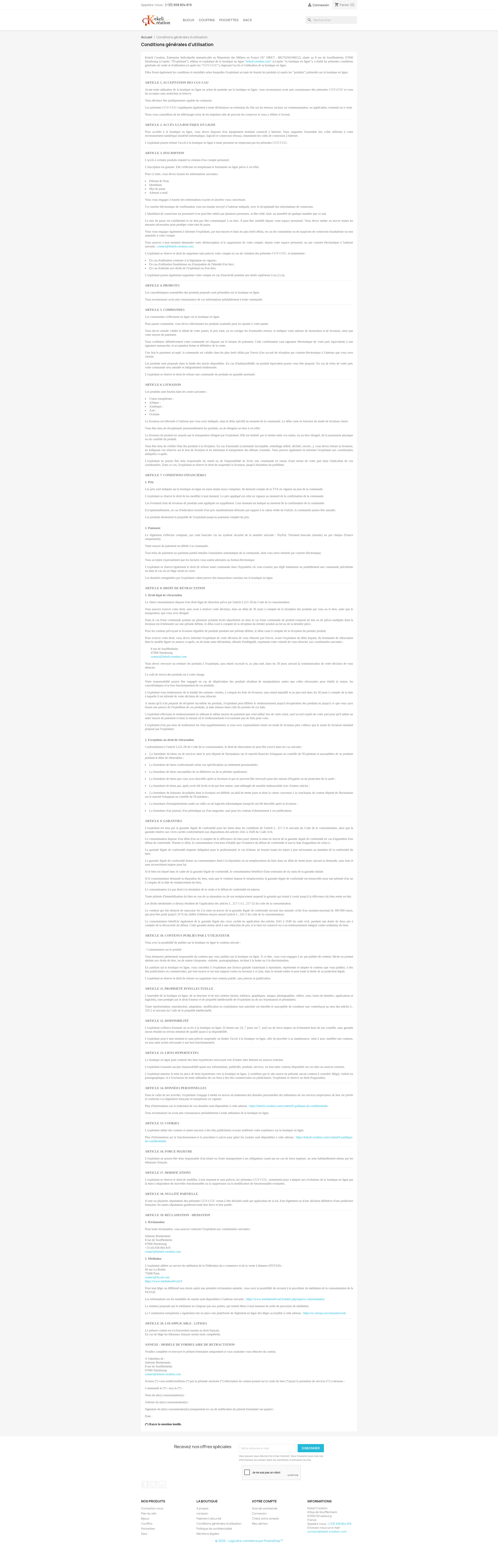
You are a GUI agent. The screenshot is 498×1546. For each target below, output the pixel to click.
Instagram (162, 1484)
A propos (202, 1508)
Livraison (202, 1513)
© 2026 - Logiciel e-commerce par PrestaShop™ (249, 1541)
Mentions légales (207, 1533)
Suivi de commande (264, 1508)
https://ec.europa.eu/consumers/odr (324, 1313)
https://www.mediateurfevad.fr (163, 1281)
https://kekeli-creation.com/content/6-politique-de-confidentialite (288, 1106)
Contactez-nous (152, 1508)
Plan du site (148, 1513)
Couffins (207, 20)
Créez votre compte (265, 1518)
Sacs (247, 20)
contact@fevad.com (157, 1277)
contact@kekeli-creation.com (175, 246)
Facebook (145, 1484)
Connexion (259, 1513)
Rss (154, 1484)
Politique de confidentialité (214, 1528)
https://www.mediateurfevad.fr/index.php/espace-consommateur (285, 1299)
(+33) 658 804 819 (178, 5)
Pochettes (228, 20)
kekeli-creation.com (258, 61)
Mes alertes (260, 1523)
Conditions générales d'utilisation (218, 1523)
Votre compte (264, 1501)
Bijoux (188, 20)
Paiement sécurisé (208, 1518)
